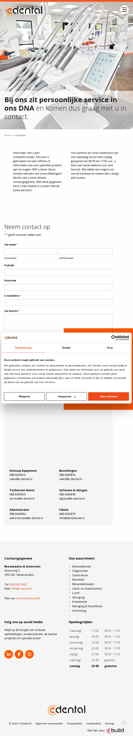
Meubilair (78, 579)
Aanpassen (64, 396)
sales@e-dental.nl (21, 479)
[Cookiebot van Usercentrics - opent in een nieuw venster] (114, 337)
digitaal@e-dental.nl (72, 498)
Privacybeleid (74, 723)
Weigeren (24, 396)
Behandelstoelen (83, 584)
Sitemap (109, 723)
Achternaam (66, 258)
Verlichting (79, 611)
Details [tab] (66, 347)
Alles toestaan (108, 396)
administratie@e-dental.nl (26, 518)
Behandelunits (81, 566)
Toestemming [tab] (23, 347)
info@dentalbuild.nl (71, 518)
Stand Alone (80, 575)
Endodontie (79, 602)
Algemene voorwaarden (49, 723)
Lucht (75, 593)
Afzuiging (78, 597)
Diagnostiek (80, 571)
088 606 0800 (18, 584)
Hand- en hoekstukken (87, 588)
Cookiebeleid (93, 723)
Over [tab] (110, 347)
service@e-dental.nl (22, 498)
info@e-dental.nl (21, 588)
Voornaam (10, 258)
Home (7, 135)
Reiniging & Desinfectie (87, 606)
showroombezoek (27, 598)
